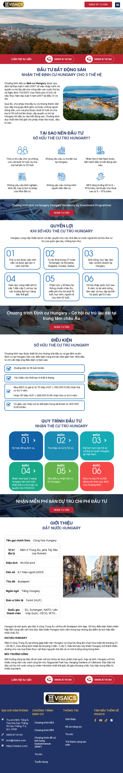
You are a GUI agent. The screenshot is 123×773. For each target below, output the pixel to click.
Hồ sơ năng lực (73, 726)
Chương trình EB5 (44, 730)
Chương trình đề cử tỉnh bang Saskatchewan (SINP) (45, 742)
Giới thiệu (70, 719)
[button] (117, 4)
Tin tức (38, 754)
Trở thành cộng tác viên (75, 743)
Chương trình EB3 (44, 722)
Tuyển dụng (41, 761)
